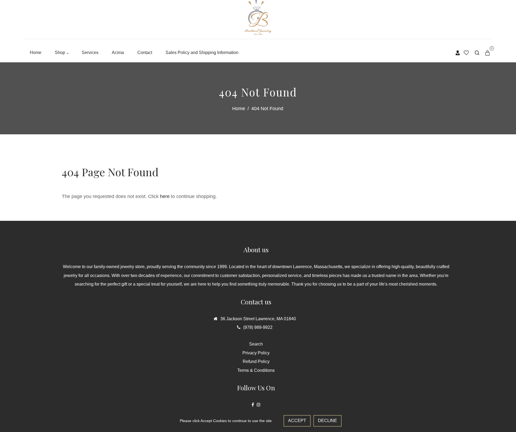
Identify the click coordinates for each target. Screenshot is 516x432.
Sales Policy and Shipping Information (202, 52)
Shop (60, 52)
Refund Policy (256, 361)
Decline (327, 420)
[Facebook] (253, 404)
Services (90, 52)
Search (256, 344)
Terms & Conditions (256, 370)
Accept (297, 420)
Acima (118, 52)
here (165, 196)
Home (35, 52)
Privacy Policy (256, 353)
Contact (144, 52)
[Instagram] (258, 404)
